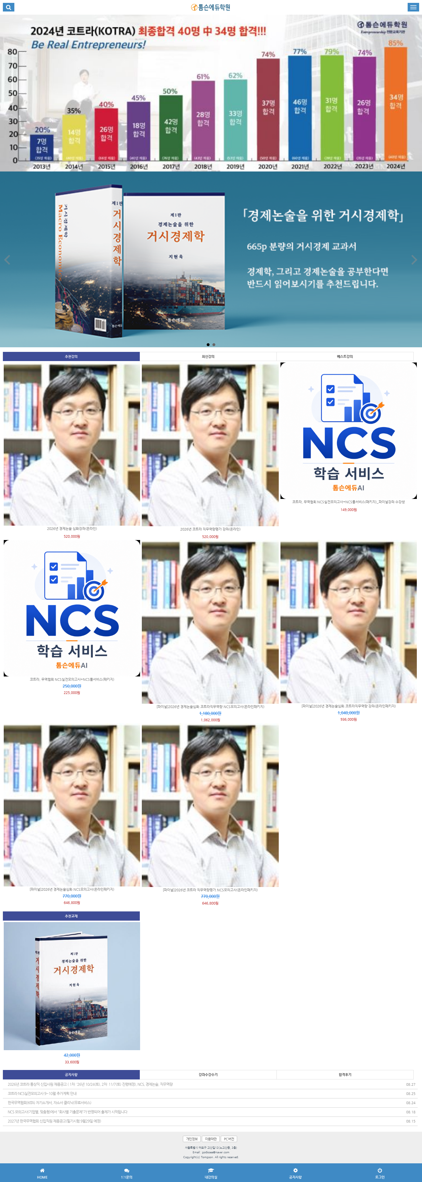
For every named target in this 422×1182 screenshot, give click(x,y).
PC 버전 (229, 1139)
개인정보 (192, 1139)
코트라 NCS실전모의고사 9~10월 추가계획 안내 (42, 1093)
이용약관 (210, 1139)
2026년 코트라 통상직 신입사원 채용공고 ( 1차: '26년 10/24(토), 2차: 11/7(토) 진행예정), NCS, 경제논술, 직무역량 (90, 1084)
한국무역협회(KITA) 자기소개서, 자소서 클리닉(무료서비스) (49, 1102)
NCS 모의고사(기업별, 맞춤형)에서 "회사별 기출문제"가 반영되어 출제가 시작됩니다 (67, 1112)
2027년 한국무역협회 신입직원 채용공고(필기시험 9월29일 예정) (54, 1121)
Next (414, 260)
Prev (7, 260)
